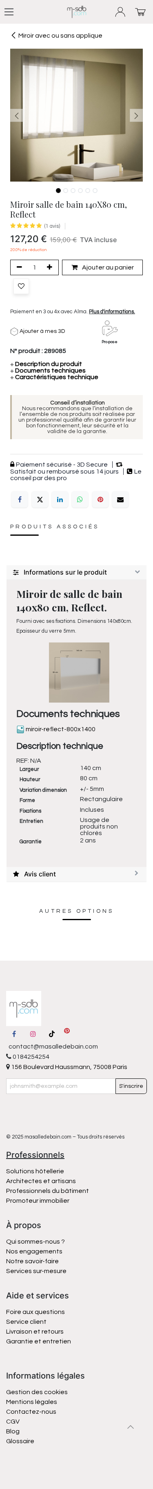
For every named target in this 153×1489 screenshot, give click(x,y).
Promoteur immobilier (37, 1200)
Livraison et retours (35, 1331)
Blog (13, 1431)
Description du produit (46, 364)
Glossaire (20, 1441)
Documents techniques (48, 370)
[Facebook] (19, 499)
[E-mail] (120, 499)
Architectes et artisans (41, 1181)
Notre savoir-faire (32, 1261)
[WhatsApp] (80, 499)
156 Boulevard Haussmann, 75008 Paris (68, 1067)
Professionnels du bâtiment (47, 1191)
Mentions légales (31, 1402)
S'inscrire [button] (131, 1086)
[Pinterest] (100, 499)
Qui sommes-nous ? (35, 1241)
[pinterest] (67, 1033)
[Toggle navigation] (9, 12)
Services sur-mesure (36, 1271)
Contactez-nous (32, 1411)
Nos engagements (35, 1251)
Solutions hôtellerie (35, 1171)
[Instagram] (33, 1033)
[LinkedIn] (60, 499)
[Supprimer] (18, 267)
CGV (13, 1421)
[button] (17, 115)
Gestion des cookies (37, 1392)
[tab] (76, 572)
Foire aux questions (35, 1312)
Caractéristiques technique (54, 377)
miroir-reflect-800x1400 (59, 729)
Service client (26, 1321)
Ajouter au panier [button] (107, 267)
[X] (40, 499)
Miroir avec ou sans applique (60, 35)
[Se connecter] (120, 12)
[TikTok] (51, 1033)
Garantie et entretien (38, 1341)
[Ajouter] (51, 267)
